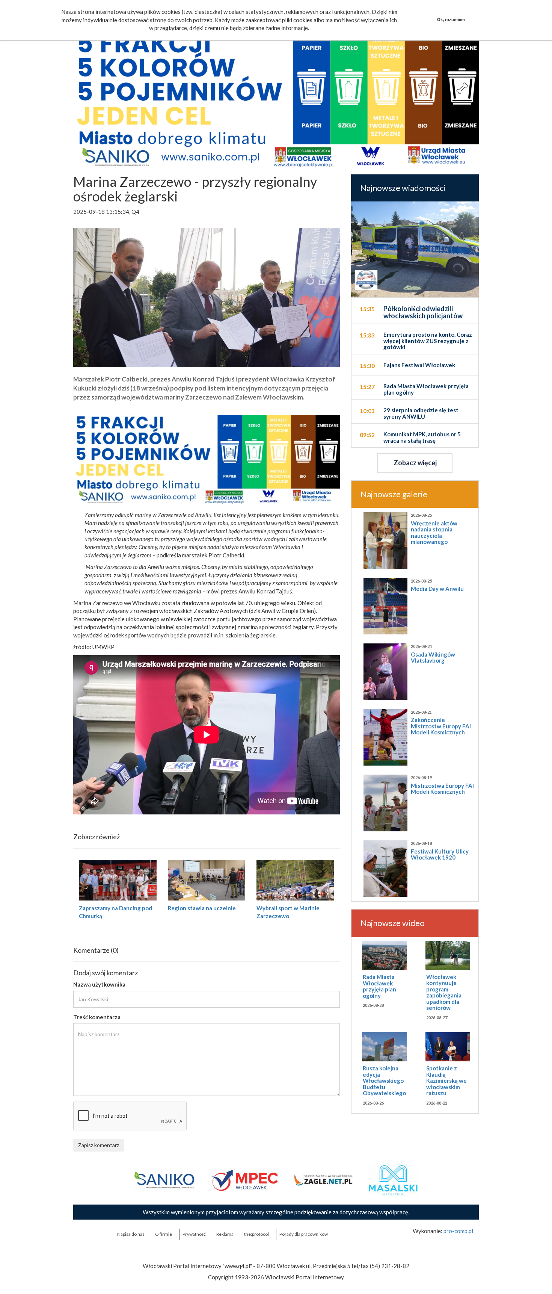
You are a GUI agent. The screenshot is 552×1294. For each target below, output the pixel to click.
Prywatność (194, 1234)
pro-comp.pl (458, 1230)
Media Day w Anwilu (437, 588)
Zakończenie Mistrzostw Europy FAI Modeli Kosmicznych (441, 726)
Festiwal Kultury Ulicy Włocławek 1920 (440, 854)
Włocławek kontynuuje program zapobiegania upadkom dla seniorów (444, 992)
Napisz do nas (131, 1234)
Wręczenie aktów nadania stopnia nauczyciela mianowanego (434, 532)
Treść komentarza (97, 1017)
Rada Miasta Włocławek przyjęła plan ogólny (379, 986)
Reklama (225, 1234)
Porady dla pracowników (303, 1234)
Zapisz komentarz (98, 1145)
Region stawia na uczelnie (202, 908)
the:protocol (256, 1234)
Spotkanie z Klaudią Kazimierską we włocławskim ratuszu (446, 1080)
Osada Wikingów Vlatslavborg (433, 657)
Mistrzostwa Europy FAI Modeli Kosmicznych (442, 788)
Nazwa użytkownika (99, 984)
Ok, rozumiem (451, 19)
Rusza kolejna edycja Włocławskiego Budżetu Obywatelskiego (384, 1080)
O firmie (163, 1234)
